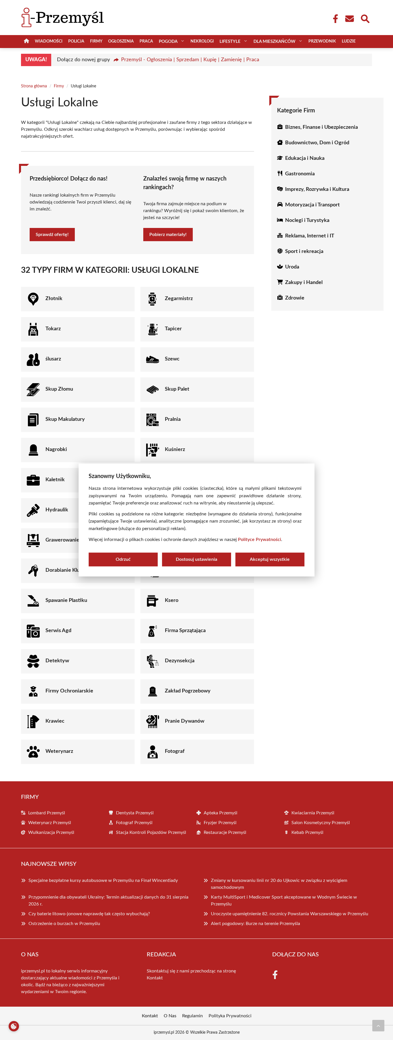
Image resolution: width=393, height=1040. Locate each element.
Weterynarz (59, 751)
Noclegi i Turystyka (307, 220)
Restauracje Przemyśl (225, 832)
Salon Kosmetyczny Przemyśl (320, 822)
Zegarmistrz (179, 298)
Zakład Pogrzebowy (188, 691)
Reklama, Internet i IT (309, 236)
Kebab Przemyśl (307, 832)
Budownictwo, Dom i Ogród (317, 142)
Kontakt (155, 978)
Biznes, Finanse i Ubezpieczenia (321, 127)
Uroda (292, 267)
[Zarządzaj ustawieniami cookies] (14, 1026)
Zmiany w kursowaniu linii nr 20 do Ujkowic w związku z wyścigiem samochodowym (279, 884)
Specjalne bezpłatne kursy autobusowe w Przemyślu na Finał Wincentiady (103, 880)
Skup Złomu (59, 389)
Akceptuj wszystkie (270, 559)
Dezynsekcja (179, 660)
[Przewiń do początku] (378, 1025)
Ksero (171, 600)
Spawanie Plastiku (66, 600)
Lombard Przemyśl (46, 813)
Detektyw (57, 660)
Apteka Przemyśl (220, 813)
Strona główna (34, 86)
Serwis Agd (58, 630)
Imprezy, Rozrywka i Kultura (317, 189)
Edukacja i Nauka (305, 158)
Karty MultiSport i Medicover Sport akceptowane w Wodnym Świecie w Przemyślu (284, 900)
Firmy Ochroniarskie (69, 691)
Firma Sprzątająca (185, 630)
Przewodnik (322, 41)
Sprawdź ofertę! (52, 234)
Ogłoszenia (121, 41)
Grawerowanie (62, 540)
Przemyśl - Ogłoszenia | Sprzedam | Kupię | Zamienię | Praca (190, 59)
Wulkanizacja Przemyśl (51, 832)
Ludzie (349, 41)
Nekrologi (202, 41)
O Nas (170, 1016)
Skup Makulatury (65, 419)
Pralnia (173, 419)
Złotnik (53, 298)
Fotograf (174, 751)
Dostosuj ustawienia (196, 559)
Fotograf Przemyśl (134, 822)
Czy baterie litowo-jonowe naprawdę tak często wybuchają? (89, 914)
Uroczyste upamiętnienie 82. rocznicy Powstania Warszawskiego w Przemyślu (289, 914)
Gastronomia (300, 173)
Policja (76, 41)
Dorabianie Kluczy (66, 570)
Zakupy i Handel (304, 282)
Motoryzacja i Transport (312, 205)
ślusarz (53, 359)
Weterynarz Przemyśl (49, 822)
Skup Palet (177, 389)
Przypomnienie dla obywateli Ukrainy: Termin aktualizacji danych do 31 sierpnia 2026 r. (108, 900)
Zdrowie (294, 298)
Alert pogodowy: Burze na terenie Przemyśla (255, 923)
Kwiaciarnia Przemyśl (312, 813)
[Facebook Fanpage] (334, 18)
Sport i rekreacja (304, 251)
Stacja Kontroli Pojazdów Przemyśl (151, 832)
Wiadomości (48, 41)
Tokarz (53, 328)
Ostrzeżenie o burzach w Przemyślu (64, 923)
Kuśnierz (175, 449)
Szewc (172, 359)
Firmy (96, 41)
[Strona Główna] (26, 41)
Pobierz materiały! (168, 234)
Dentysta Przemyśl (135, 813)
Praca (146, 41)
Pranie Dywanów (184, 721)
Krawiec (54, 721)
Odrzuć (123, 559)
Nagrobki (56, 449)
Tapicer (173, 328)
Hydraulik (56, 510)
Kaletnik (55, 479)
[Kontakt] (349, 18)
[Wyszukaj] (365, 18)
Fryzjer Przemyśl (220, 822)
